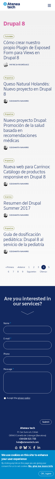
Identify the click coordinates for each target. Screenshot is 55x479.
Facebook (34, 448)
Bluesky (25, 448)
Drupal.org (16, 448)
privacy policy (24, 398)
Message (8, 369)
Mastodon (21, 448)
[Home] (17, 5)
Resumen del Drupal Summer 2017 (22, 206)
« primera (10, 267)
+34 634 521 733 (27, 438)
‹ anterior (21, 267)
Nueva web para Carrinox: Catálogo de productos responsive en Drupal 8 (26, 171)
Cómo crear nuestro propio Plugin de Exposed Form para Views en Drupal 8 (26, 50)
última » (43, 271)
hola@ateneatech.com (27, 442)
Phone (6, 354)
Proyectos (9, 78)
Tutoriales (9, 36)
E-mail (7, 338)
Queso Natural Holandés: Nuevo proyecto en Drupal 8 (27, 89)
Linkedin (39, 448)
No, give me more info (40, 466)
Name (7, 323)
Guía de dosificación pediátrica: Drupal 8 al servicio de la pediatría (23, 239)
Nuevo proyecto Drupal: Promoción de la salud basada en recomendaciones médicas (25, 130)
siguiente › (31, 271)
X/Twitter (30, 448)
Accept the (18, 398)
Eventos (8, 197)
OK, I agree (46, 473)
